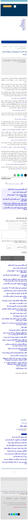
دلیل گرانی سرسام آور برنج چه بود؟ (17, 442)
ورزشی (10, 492)
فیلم (26, 493)
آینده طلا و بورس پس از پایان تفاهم (17, 189)
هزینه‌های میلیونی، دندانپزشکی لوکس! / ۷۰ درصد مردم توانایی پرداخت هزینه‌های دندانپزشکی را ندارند (15, 364)
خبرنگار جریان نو (20, 428)
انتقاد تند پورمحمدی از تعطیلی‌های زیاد (16, 445)
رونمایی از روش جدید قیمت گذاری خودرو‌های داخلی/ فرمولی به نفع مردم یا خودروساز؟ (15, 359)
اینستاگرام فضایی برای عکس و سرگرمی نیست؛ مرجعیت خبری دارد (16, 344)
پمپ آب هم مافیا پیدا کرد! (20, 456)
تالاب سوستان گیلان (21, 368)
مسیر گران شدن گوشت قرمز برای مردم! (16, 453)
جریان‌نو (24, 504)
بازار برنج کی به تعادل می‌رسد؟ (18, 355)
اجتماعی (18, 48)
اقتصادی (21, 492)
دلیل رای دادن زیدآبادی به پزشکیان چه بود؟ (15, 459)
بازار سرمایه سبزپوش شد (20, 316)
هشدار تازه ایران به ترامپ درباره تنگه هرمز (15, 290)
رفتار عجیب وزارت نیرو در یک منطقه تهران (15, 448)
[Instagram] (19, 514)
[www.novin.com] (16, 404)
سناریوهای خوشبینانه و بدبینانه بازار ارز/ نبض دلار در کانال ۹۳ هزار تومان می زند (15, 333)
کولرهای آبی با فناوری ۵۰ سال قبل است (16, 439)
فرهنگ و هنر (5, 492)
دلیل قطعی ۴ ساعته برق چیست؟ (18, 330)
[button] (15, 6)
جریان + (20, 493)
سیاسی (18, 492)
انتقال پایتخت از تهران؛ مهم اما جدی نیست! (15, 337)
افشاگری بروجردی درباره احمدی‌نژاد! (17, 451)
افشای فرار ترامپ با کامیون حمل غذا (17, 306)
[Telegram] (12, 514)
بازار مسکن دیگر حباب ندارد (19, 437)
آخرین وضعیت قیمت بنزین (20, 192)
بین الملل (14, 492)
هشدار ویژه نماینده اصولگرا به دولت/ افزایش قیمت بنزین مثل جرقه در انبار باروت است (15, 204)
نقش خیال (24, 327)
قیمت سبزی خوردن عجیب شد (18, 313)
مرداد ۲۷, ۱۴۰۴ (22, 430)
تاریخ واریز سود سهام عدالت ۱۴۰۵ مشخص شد (14, 288)
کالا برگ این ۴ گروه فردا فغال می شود (16, 293)
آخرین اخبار (22, 48)
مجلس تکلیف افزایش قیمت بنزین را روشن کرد (14, 300)
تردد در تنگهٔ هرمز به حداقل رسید (18, 303)
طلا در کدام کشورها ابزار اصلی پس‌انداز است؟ (14, 352)
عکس (23, 493)
